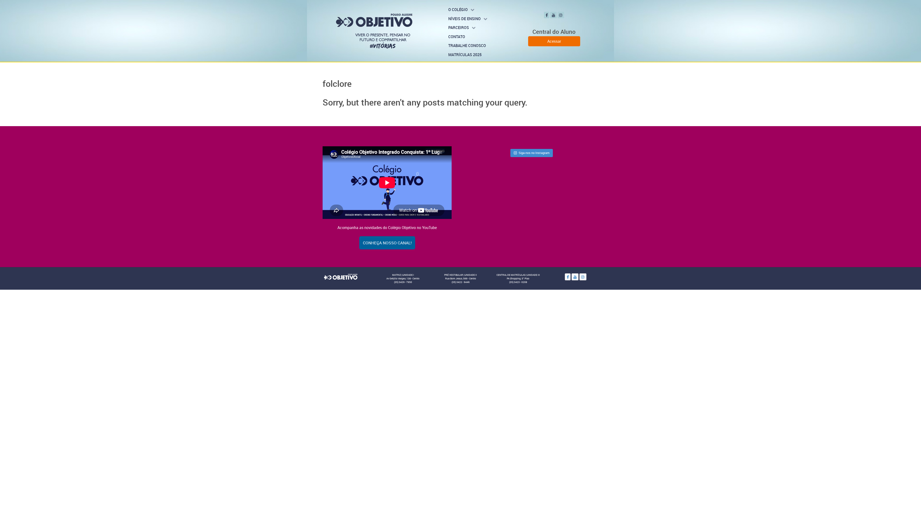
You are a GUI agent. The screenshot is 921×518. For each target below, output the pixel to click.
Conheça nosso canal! (387, 243)
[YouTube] (553, 15)
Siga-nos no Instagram (534, 153)
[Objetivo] (341, 276)
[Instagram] (561, 15)
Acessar (554, 41)
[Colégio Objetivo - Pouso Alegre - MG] (374, 30)
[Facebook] (546, 15)
